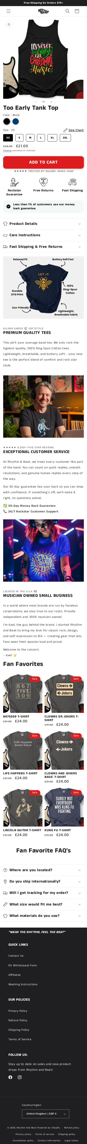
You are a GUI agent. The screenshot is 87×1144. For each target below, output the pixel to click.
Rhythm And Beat (27, 1127)
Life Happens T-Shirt (20, 773)
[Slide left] (36, 102)
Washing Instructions (23, 984)
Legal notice (71, 1140)
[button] (8, 11)
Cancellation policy (23, 1140)
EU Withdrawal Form (22, 965)
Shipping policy (66, 1134)
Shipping (7, 150)
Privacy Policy (17, 1011)
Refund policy (72, 1127)
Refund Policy (17, 1020)
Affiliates (14, 975)
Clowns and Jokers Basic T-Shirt (61, 775)
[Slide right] (51, 102)
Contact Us (16, 956)
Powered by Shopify (48, 1127)
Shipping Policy (18, 1030)
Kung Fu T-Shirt (58, 830)
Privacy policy (23, 1134)
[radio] (6, 121)
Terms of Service (19, 1039)
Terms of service (44, 1134)
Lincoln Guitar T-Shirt (22, 830)
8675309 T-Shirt (16, 717)
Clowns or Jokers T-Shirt (62, 718)
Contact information (49, 1140)
